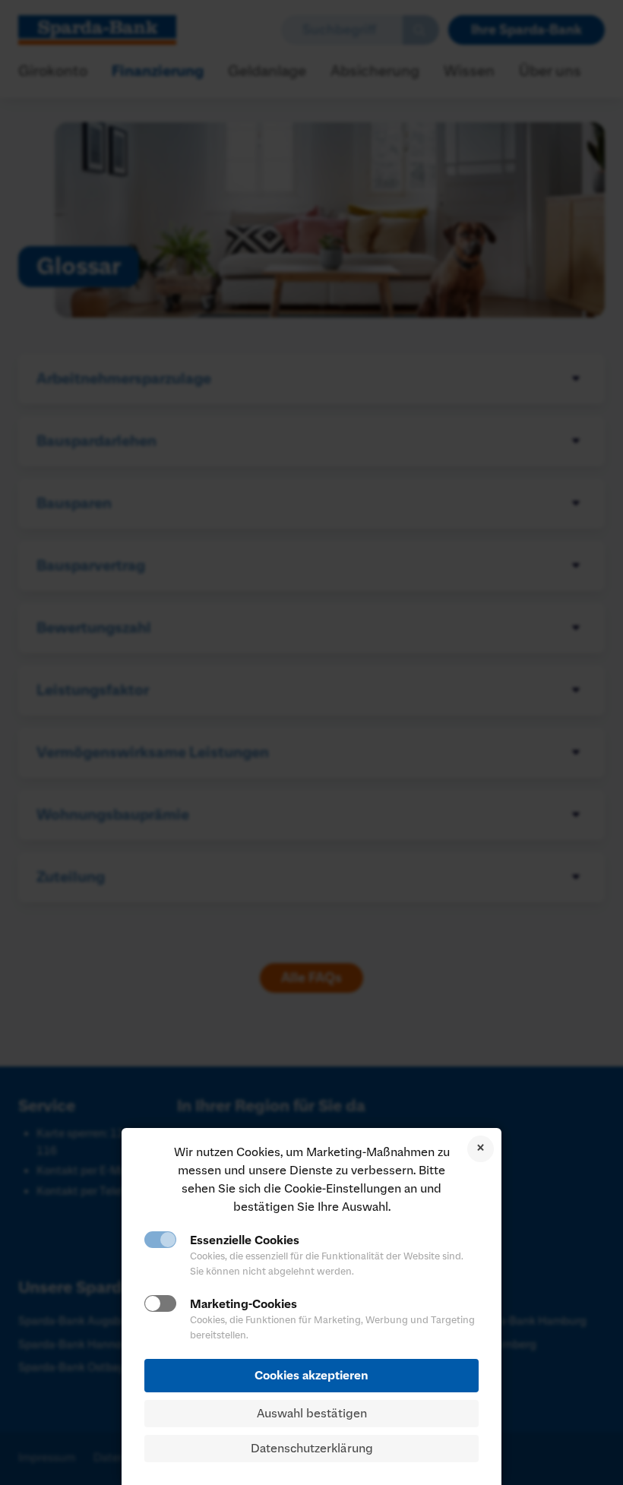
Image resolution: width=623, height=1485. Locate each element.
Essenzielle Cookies (244, 1240)
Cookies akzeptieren (311, 1375)
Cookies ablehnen (480, 1149)
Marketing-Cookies (243, 1304)
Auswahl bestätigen (312, 1413)
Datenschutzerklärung (312, 1448)
